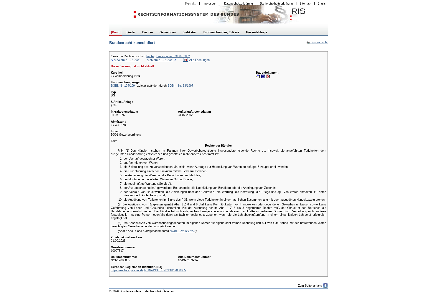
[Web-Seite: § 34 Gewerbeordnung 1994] (258, 76)
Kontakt (189, 3)
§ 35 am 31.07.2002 (160, 60)
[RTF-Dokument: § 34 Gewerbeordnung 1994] (263, 76)
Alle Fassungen (199, 60)
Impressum (208, 3)
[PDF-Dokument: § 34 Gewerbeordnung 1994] (268, 76)
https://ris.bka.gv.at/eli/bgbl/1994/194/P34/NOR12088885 (148, 270)
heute (150, 56)
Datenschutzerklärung (237, 3)
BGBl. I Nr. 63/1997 (180, 85)
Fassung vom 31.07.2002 (173, 56)
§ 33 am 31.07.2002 (127, 60)
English (322, 3)
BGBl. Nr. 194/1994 (123, 85)
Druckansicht (317, 42)
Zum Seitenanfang (310, 285)
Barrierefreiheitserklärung (275, 3)
